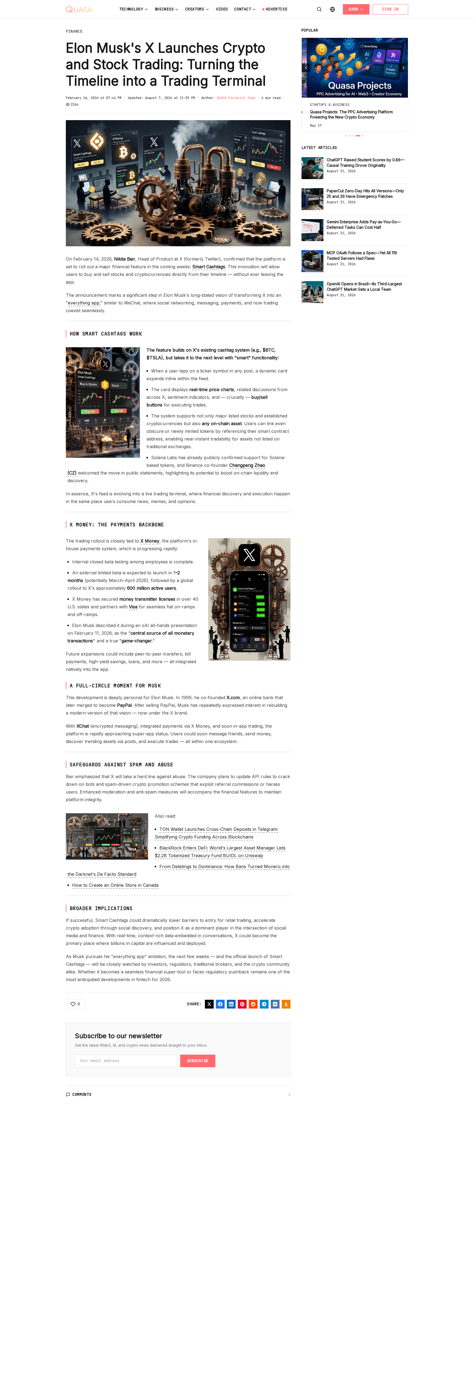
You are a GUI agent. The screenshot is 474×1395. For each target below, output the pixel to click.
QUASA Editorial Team (236, 98)
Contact (242, 9)
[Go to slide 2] (350, 135)
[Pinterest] (242, 1004)
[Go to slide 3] (353, 135)
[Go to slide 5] (362, 135)
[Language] (332, 9)
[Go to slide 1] (347, 135)
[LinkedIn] (231, 1004)
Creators (194, 9)
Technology (131, 9)
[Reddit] (253, 1004)
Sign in (390, 9)
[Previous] (306, 67)
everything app (83, 303)
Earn (353, 9)
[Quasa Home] (79, 9)
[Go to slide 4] (358, 135)
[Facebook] (220, 1004)
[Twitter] (209, 1004)
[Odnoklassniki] (286, 1004)
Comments (82, 1094)
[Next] (403, 67)
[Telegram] (264, 1004)
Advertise (276, 9)
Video (222, 9)
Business (164, 9)
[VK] (275, 1004)
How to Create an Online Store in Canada (115, 885)
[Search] (319, 9)
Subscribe (197, 1060)
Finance (74, 31)
